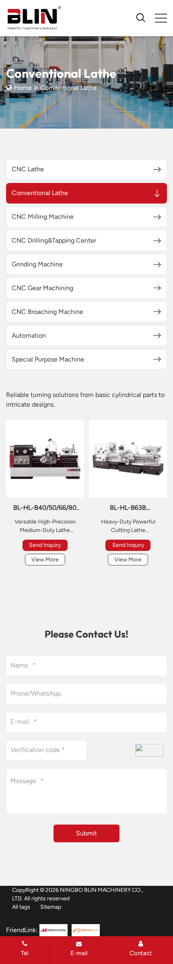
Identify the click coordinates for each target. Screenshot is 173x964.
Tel (24, 953)
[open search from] (141, 17)
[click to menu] (161, 18)
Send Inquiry (45, 545)
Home (23, 87)
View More (45, 559)
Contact (141, 953)
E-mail (78, 953)
